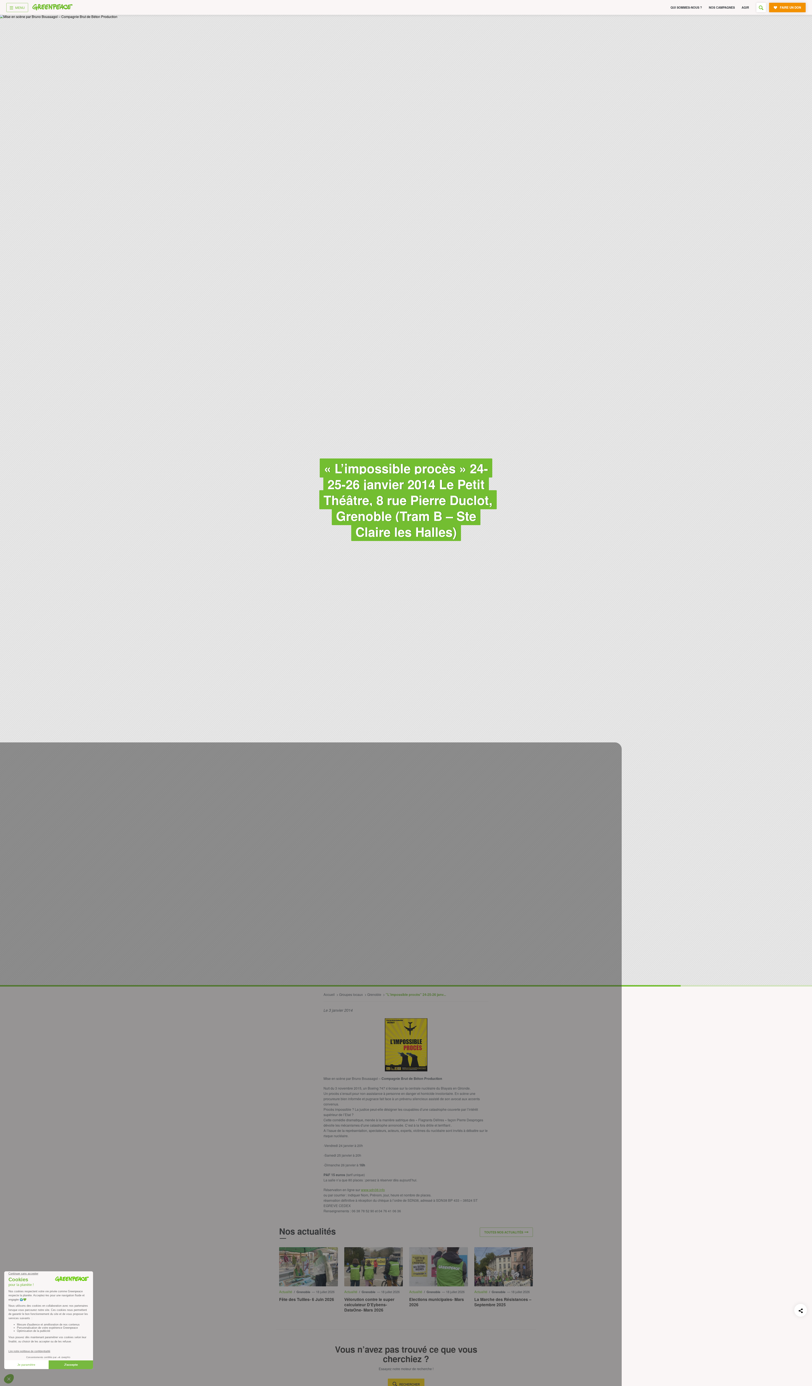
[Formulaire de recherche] (761, 7)
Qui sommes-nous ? (686, 7)
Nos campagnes (722, 7)
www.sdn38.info (373, 1189)
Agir (745, 7)
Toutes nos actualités (503, 1232)
